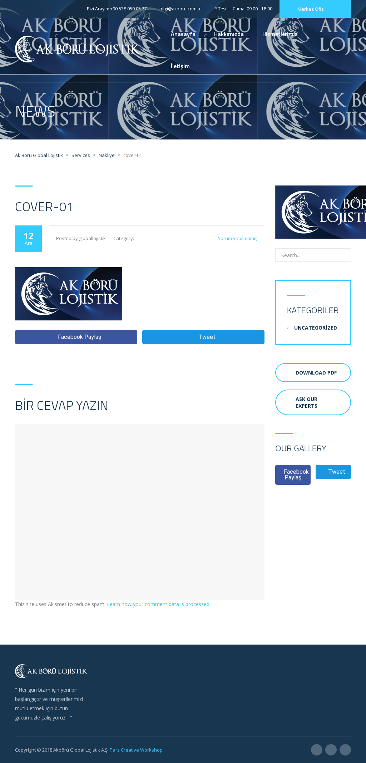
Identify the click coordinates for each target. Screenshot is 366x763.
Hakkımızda (229, 34)
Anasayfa (183, 34)
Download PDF (316, 372)
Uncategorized (315, 327)
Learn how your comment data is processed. (159, 604)
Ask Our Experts (306, 402)
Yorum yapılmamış (237, 238)
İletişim (180, 66)
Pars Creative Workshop (136, 750)
